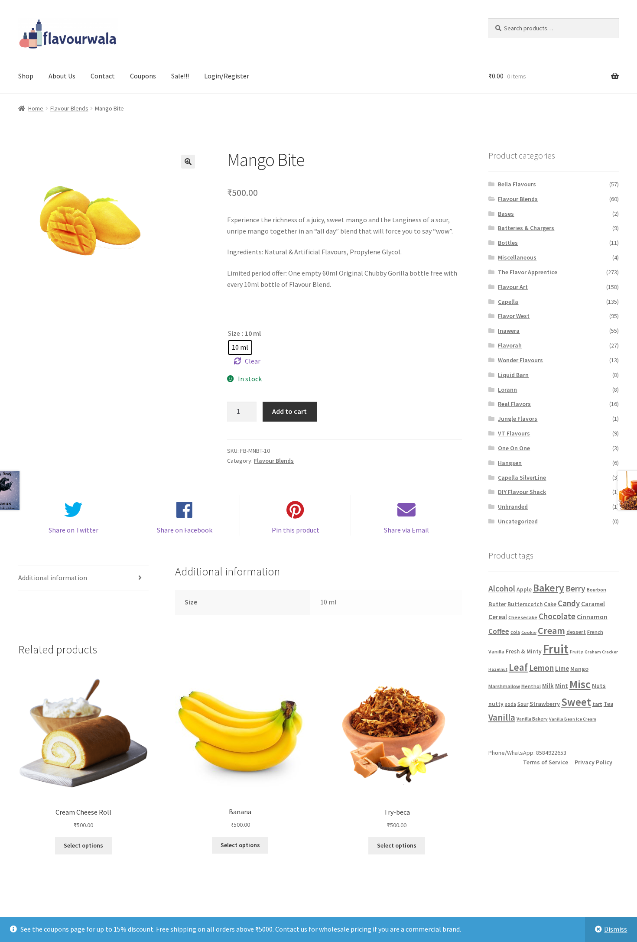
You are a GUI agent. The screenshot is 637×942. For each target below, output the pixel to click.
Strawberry (545, 704)
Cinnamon (592, 617)
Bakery (548, 587)
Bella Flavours (517, 184)
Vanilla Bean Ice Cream (572, 719)
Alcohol (501, 588)
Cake (550, 604)
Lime (562, 668)
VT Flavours (514, 433)
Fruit (556, 649)
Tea (608, 704)
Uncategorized (518, 521)
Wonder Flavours (520, 360)
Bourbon (596, 590)
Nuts (599, 686)
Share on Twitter (73, 530)
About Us (62, 75)
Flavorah (510, 345)
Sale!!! (180, 75)
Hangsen (510, 463)
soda (510, 704)
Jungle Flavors (517, 418)
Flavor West (514, 316)
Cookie (528, 632)
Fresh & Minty (524, 651)
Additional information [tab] (52, 577)
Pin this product (295, 530)
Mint (561, 686)
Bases (506, 214)
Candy (569, 603)
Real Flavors (514, 404)
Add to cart (289, 411)
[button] (188, 162)
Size (234, 333)
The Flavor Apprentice (527, 272)
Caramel (593, 604)
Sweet (576, 702)
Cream (551, 630)
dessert (576, 632)
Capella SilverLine (522, 477)
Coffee (498, 631)
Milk (548, 686)
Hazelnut (497, 669)
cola (515, 632)
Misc (580, 684)
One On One (514, 448)
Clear (252, 361)
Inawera (509, 331)
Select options (83, 845)
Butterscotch (525, 604)
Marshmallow (504, 686)
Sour (522, 704)
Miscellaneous (517, 257)
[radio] (240, 347)
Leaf (518, 667)
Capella (508, 301)
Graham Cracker (601, 652)
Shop (25, 75)
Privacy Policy (593, 762)
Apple (524, 589)
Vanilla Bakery (532, 719)
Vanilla (501, 717)
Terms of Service (545, 762)
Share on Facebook (184, 530)
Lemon (541, 668)
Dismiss (615, 929)
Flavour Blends (69, 108)
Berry (575, 588)
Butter (497, 604)
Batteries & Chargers (526, 228)
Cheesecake (522, 617)
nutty (496, 704)
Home (35, 108)
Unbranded (513, 506)
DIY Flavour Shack (522, 492)
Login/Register (226, 75)
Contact (103, 75)
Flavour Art (513, 287)
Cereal (497, 617)
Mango (579, 668)
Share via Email (406, 530)
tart (597, 704)
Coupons (143, 75)
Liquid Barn (513, 375)
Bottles (508, 243)
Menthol (531, 686)
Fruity (576, 652)
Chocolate (557, 616)
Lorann (507, 389)
